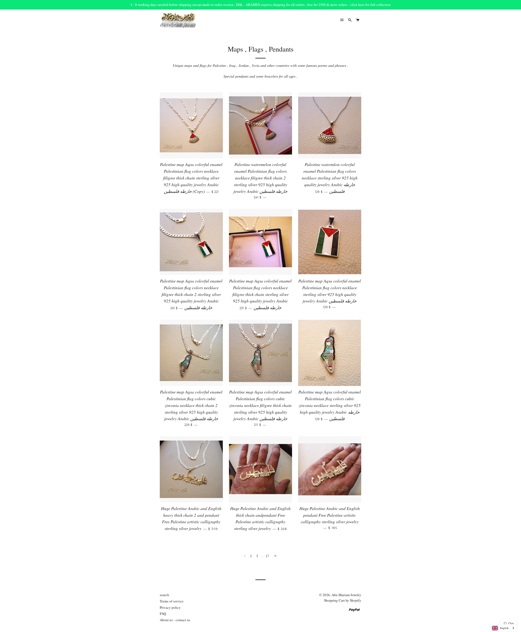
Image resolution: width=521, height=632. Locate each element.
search (164, 594)
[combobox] (503, 628)
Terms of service (172, 601)
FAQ (163, 613)
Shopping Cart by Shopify (342, 600)
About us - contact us (175, 620)
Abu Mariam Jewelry (346, 594)
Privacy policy (170, 607)
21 (267, 556)
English (504, 628)
